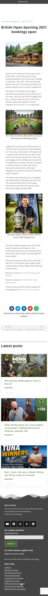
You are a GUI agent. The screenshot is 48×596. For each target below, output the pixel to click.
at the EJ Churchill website (29, 289)
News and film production (12, 575)
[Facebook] (14, 524)
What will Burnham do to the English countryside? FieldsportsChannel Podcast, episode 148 (23, 428)
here (20, 514)
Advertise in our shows (11, 570)
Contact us (7, 567)
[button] (11, 308)
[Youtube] (7, 524)
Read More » (9, 388)
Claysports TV (15, 21)
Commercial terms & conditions (13, 578)
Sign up (11, 544)
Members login (23, 1)
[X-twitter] (26, 524)
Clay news (5, 21)
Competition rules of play (12, 581)
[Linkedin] (33, 524)
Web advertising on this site (12, 573)
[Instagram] (20, 524)
